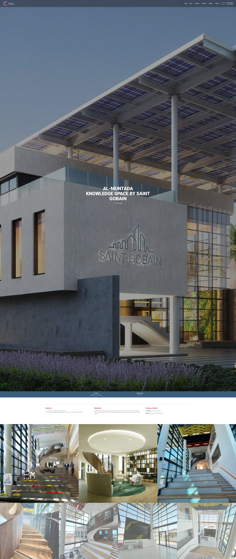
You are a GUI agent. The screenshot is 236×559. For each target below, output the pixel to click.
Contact (217, 3)
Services (197, 3)
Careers (211, 3)
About (191, 3)
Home (186, 3)
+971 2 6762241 (230, 2)
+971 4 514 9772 (230, 4)
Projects (204, 3)
